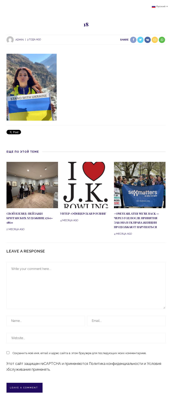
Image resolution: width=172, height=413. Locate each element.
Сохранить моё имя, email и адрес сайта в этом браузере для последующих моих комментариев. (80, 353)
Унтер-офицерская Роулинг (83, 213)
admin (19, 39)
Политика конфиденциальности (116, 364)
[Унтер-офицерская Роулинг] (86, 185)
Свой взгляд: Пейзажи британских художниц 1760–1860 (29, 218)
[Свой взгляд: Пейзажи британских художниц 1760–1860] (32, 185)
